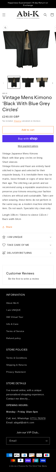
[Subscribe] (46, 441)
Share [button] (9, 227)
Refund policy (13, 338)
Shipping (17, 121)
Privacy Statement (16, 372)
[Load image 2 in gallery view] (28, 82)
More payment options (28, 146)
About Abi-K (12, 303)
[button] (3, 14)
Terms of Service (15, 331)
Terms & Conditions (16, 358)
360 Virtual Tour (14, 317)
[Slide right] (52, 83)
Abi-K (16, 466)
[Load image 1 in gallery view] (14, 82)
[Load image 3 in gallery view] (42, 82)
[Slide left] (3, 83)
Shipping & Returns (16, 365)
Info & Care (12, 324)
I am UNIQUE (13, 310)
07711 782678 (37, 418)
